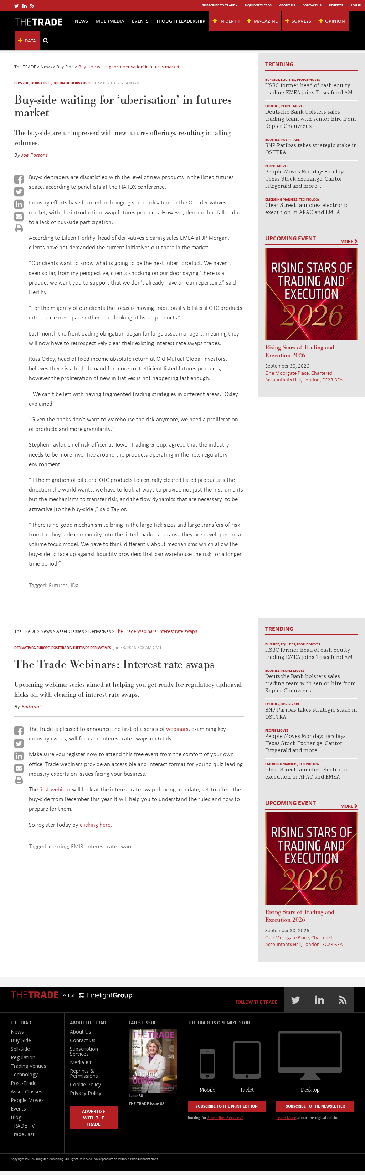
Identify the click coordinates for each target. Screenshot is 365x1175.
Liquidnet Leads (258, 5)
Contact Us (312, 5)
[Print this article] (19, 228)
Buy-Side (21, 82)
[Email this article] (19, 216)
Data (30, 40)
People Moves (308, 79)
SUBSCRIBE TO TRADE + (219, 5)
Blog (16, 1117)
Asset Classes (26, 1091)
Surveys (301, 20)
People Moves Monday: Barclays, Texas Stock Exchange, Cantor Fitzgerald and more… (306, 179)
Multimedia (110, 20)
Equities (288, 79)
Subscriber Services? (225, 1117)
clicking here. (96, 824)
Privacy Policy (85, 1093)
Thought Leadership (180, 20)
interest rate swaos (110, 846)
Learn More (286, 1117)
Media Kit (81, 1062)
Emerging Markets (281, 199)
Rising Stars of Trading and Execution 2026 (299, 351)
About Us (287, 5)
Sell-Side (20, 1048)
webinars (177, 728)
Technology (309, 199)
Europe (43, 647)
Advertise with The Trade (93, 1117)
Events (140, 20)
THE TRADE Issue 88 (146, 1103)
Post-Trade (290, 139)
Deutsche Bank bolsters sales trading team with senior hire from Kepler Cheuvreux (310, 119)
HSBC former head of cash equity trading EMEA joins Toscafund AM (309, 89)
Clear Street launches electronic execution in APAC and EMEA (307, 209)
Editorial (31, 706)
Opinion (335, 20)
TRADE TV (23, 1125)
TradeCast (23, 1134)
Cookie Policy (85, 1084)
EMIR (77, 846)
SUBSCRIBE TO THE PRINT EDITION (227, 1106)
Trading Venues (28, 1065)
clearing (58, 846)
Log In (356, 5)
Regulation (23, 1057)
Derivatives (41, 82)
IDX (75, 585)
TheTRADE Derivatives (72, 82)
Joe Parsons (34, 154)
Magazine (265, 20)
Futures (58, 585)
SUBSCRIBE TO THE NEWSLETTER (315, 1106)
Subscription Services (84, 1051)
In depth (229, 20)
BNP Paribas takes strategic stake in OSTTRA (311, 149)
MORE (347, 241)
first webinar (55, 789)
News (81, 20)
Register (336, 5)
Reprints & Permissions (84, 1073)
